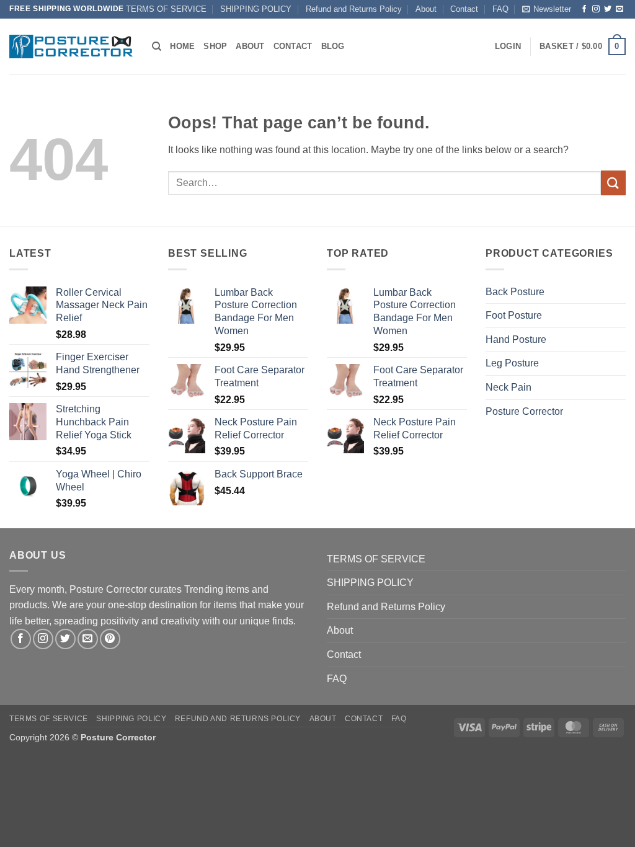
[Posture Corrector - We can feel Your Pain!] (71, 46)
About (426, 9)
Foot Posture (514, 315)
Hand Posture (516, 339)
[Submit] (613, 183)
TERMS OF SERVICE (166, 9)
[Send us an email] (619, 9)
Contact (464, 9)
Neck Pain (508, 387)
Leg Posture (512, 363)
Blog (333, 46)
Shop (215, 46)
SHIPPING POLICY (255, 9)
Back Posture (515, 291)
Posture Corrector (524, 411)
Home (182, 46)
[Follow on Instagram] (596, 9)
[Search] (156, 46)
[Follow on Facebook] (584, 9)
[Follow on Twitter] (607, 9)
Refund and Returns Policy (354, 9)
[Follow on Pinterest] (110, 639)
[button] (546, 9)
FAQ (500, 9)
